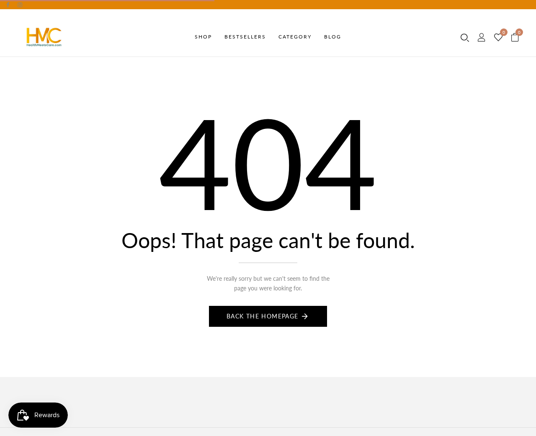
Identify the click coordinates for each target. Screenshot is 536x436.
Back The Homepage (263, 316)
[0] (498, 38)
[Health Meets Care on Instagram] (20, 4)
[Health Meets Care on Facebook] (7, 4)
